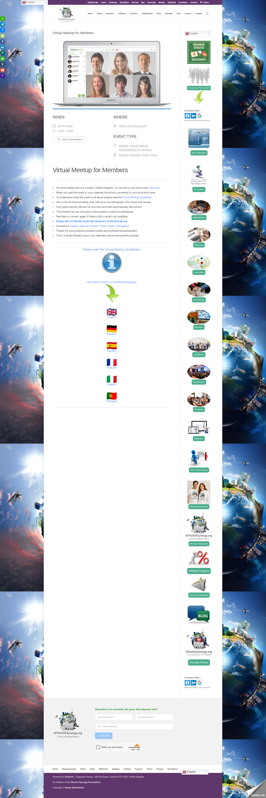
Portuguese (122, 226)
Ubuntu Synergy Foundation (86, 782)
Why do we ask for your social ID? (197, 120)
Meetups (161, 3)
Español (111, 350)
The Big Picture (198, 662)
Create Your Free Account (199, 88)
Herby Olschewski (74, 787)
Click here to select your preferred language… (112, 282)
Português (112, 401)
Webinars (199, 438)
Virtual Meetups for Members (135, 149)
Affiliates (122, 13)
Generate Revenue (199, 595)
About (99, 13)
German (83, 226)
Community (151, 3)
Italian (111, 226)
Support (198, 13)
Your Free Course (199, 470)
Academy (193, 3)
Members (110, 13)
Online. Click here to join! (132, 126)
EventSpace (182, 3)
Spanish (93, 226)
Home (90, 13)
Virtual (153, 155)
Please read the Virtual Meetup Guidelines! (112, 249)
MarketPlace (124, 3)
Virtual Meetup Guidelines (137, 197)
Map (142, 3)
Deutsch (112, 334)
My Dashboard (199, 153)
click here (154, 187)
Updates (116, 769)
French (103, 226)
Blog (159, 13)
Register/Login (93, 3)
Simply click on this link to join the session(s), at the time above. (91, 221)
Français (112, 367)
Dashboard (113, 3)
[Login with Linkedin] (193, 115)
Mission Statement (199, 543)
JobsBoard (171, 3)
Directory (135, 3)
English (74, 226)
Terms (149, 769)
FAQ (178, 13)
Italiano (112, 384)
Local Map (199, 272)
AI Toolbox (199, 189)
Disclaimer (172, 769)
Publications (147, 13)
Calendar (169, 13)
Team (92, 769)
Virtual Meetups (139, 145)
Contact (187, 13)
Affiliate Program (199, 571)
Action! (103, 3)
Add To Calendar (71, 140)
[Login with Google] (199, 115)
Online (145, 155)
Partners (134, 13)
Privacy (159, 769)
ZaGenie (69, 777)
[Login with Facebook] (187, 115)
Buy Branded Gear (199, 506)
